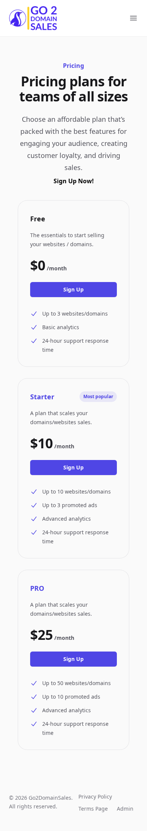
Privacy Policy (95, 796)
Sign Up (73, 289)
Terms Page (93, 808)
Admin (125, 808)
